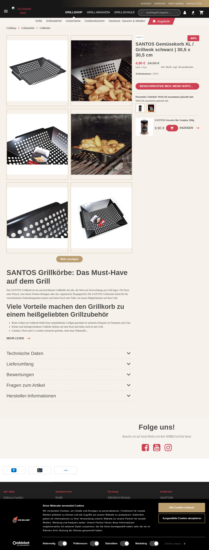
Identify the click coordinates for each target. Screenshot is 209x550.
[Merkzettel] (193, 12)
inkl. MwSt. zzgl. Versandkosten (177, 67)
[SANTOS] (139, 38)
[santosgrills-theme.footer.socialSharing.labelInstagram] (168, 451)
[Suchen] (141, 12)
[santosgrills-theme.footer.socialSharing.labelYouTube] (157, 451)
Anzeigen (186, 127)
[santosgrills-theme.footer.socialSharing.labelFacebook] (145, 451)
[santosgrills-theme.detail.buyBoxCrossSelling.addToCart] (172, 128)
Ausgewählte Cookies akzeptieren (181, 518)
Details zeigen (173, 543)
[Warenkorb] (201, 12)
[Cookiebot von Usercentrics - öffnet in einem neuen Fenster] (21, 543)
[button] (18, 338)
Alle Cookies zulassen (181, 507)
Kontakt (146, 3)
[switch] (94, 543)
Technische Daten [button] (25, 353)
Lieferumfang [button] (20, 364)
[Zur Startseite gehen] (22, 11)
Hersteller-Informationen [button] (31, 395)
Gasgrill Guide (166, 497)
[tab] (141, 108)
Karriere (160, 3)
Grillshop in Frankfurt (13, 498)
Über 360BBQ (176, 3)
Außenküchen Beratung (119, 497)
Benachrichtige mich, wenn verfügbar (169, 86)
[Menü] (5, 11)
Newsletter (194, 3)
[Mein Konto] (185, 12)
